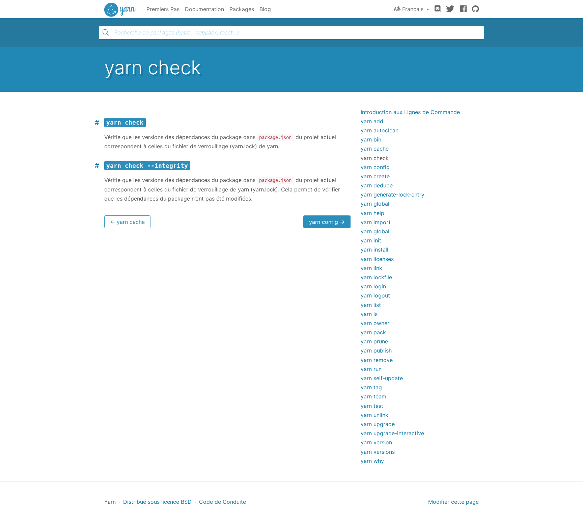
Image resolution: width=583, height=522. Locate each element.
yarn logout (375, 295)
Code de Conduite (222, 501)
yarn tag (371, 387)
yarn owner (375, 323)
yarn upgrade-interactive (392, 433)
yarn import (376, 222)
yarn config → (327, 221)
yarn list (371, 305)
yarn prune (374, 341)
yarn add (372, 121)
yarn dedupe (377, 185)
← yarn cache (127, 221)
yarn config (375, 167)
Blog (265, 9)
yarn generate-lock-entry (392, 194)
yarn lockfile (376, 277)
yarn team (373, 396)
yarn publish (376, 350)
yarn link (371, 268)
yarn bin (371, 139)
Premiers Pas (162, 9)
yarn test (372, 405)
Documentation (204, 9)
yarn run (371, 369)
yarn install (374, 249)
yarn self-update (382, 378)
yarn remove (377, 360)
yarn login (373, 286)
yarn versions (378, 451)
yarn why (372, 461)
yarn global (375, 203)
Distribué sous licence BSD (157, 501)
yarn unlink (374, 415)
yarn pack (373, 332)
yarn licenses (377, 259)
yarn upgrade (378, 424)
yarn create (375, 176)
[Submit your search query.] (105, 32)
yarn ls (369, 314)
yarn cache (375, 148)
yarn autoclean (379, 130)
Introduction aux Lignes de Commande (410, 112)
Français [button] (412, 9)
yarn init (371, 240)
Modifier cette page (453, 501)
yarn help (372, 213)
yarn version (376, 442)
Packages (241, 9)
